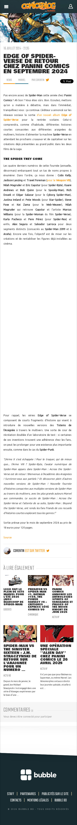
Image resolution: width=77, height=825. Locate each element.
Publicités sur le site (55, 794)
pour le (58, 180)
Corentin (18, 551)
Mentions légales (38, 800)
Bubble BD (61, 800)
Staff (10, 794)
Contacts (15, 800)
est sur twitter (35, 551)
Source (7, 537)
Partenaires (28, 794)
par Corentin (38, 80)
